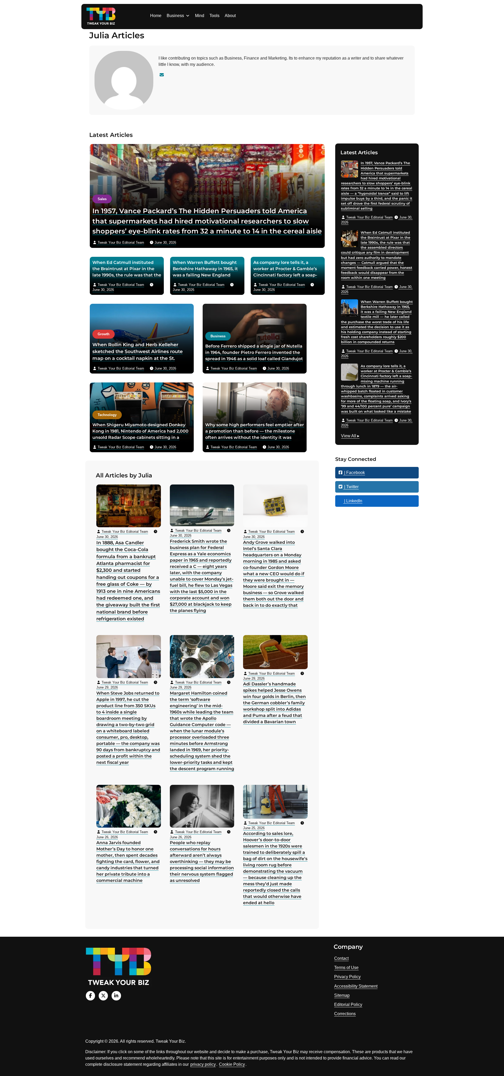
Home (155, 15)
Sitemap (342, 995)
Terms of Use (346, 967)
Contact (341, 958)
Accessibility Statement (355, 986)
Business (175, 15)
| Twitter (351, 486)
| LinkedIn (352, 501)
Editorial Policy (348, 1004)
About (230, 15)
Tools (214, 15)
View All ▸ (350, 436)
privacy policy (203, 1064)
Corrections (345, 1013)
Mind (199, 15)
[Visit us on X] (103, 995)
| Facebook (354, 472)
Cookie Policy (232, 1064)
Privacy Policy (347, 976)
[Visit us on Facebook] (90, 995)
